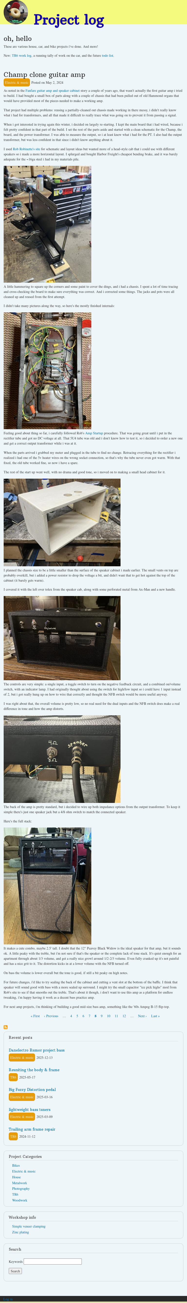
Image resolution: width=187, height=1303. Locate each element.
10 (108, 1016)
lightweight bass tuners (29, 1110)
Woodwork (19, 1200)
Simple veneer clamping (29, 1226)
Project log (69, 19)
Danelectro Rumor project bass (37, 1050)
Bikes (16, 1165)
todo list (107, 55)
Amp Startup (94, 433)
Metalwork (19, 1183)
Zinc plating (20, 1232)
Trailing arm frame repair (32, 1129)
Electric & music (16, 82)
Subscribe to (6, 1027)
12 (124, 1016)
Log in (8, 1299)
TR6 (13, 1077)
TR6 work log (21, 55)
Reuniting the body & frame (34, 1070)
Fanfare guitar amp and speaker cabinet (53, 90)
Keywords (16, 1261)
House (16, 1177)
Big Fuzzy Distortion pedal (32, 1090)
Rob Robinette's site (26, 149)
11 (116, 1016)
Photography (21, 1188)
